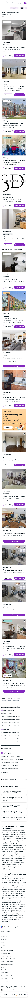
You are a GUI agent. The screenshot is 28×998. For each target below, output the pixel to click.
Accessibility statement (7, 978)
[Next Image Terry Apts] (23, 219)
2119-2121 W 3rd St (10, 279)
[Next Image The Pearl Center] (23, 69)
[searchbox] (16, 2)
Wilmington (17, 698)
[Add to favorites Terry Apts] (24, 211)
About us (3, 934)
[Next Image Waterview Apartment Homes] (23, 340)
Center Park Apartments (11, 457)
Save (13, 994)
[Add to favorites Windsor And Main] (24, 372)
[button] (14, 30)
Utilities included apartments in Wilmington (12, 759)
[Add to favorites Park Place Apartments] (24, 100)
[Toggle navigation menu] (3, 3)
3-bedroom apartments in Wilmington (10, 722)
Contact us (4, 936)
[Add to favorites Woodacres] (24, 584)
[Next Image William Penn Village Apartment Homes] (23, 518)
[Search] (25, 3)
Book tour (8, 55)
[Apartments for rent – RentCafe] (5, 927)
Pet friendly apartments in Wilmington (10, 756)
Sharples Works (9, 646)
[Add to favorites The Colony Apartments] (24, 22)
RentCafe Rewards (6, 956)
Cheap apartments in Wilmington (9, 768)
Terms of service (5, 970)
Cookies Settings (5, 981)
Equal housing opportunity (8, 989)
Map (5, 994)
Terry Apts (7, 237)
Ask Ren (23, 994)
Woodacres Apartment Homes (13, 570)
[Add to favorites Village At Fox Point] (24, 137)
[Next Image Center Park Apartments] (23, 441)
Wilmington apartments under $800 (10, 739)
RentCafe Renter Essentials (8, 959)
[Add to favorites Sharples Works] (24, 621)
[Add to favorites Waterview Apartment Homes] (24, 332)
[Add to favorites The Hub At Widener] (24, 293)
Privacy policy (4, 972)
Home (3, 698)
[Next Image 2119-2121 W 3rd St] (23, 261)
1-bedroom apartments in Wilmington (10, 716)
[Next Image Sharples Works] (23, 628)
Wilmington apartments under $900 (10, 742)
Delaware (9, 698)
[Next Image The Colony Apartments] (23, 29)
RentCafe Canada (5, 953)
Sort (24, 17)
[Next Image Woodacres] (23, 592)
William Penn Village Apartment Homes (16, 533)
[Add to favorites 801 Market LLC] (24, 174)
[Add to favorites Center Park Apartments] (24, 434)
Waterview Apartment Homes (13, 358)
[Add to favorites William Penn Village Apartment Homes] (24, 510)
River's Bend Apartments (11, 496)
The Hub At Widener (10, 318)
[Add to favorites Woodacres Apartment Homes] (24, 547)
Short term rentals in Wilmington (9, 762)
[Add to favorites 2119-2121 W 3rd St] (24, 253)
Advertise (3, 945)
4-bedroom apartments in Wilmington (10, 725)
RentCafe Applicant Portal (7, 961)
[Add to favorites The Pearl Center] (24, 61)
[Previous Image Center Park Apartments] (4, 441)
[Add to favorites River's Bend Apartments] (24, 470)
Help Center (4, 939)
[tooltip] (6, 44)
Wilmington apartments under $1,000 (10, 745)
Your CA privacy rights (6, 975)
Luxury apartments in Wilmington (9, 765)
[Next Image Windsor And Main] (23, 379)
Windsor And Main (10, 397)
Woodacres (7, 607)
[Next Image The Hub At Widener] (23, 301)
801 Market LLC (9, 197)
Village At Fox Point (10, 160)
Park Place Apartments (11, 123)
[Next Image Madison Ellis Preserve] (23, 668)
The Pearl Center (9, 87)
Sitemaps (3, 948)
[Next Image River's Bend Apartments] (23, 478)
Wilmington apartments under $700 (10, 735)
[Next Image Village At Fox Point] (23, 145)
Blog (2, 942)
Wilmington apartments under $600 (10, 732)
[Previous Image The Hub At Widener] (4, 301)
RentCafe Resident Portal (7, 964)
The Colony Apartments (11, 47)
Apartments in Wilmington (7, 713)
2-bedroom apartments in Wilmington (10, 719)
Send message (19, 55)
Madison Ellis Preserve (11, 683)
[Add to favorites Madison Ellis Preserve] (24, 660)
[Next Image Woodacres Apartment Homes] (23, 555)
